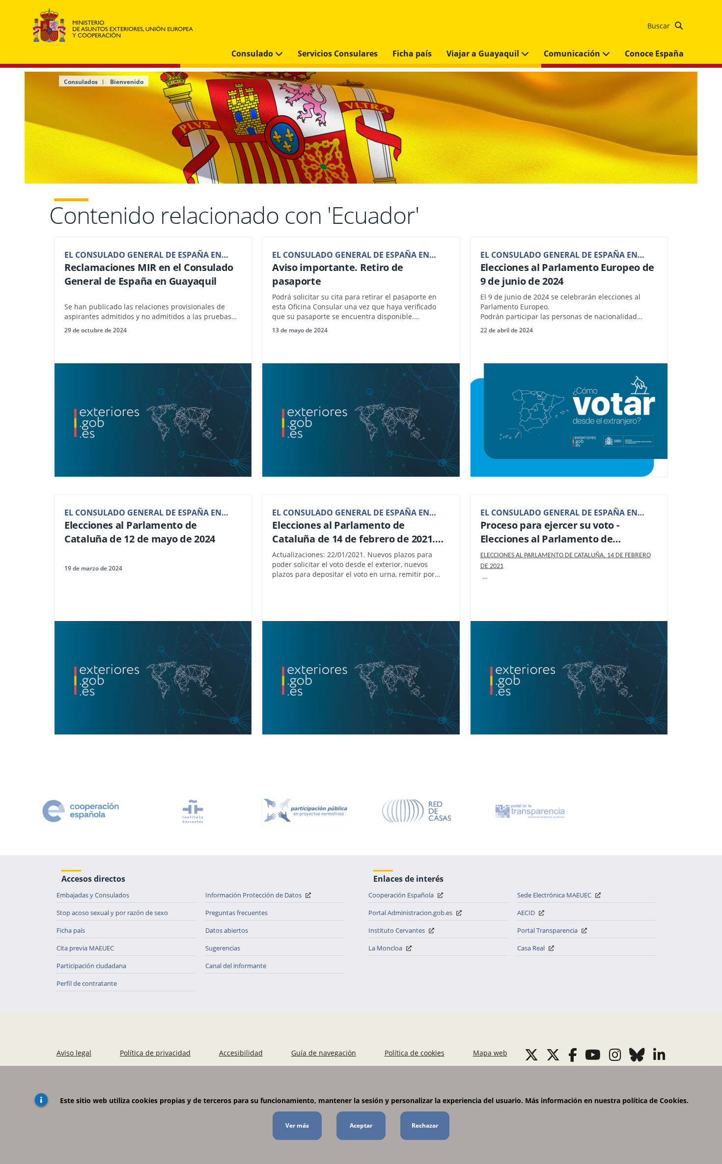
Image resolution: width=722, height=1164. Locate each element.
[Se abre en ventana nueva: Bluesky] (637, 1054)
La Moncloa (386, 948)
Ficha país (412, 53)
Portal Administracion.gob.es (411, 912)
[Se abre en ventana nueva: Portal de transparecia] (529, 811)
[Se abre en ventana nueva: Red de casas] (417, 811)
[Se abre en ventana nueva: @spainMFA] (553, 1054)
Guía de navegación (323, 1052)
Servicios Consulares (338, 53)
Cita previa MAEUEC (85, 948)
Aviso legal (73, 1052)
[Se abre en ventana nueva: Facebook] (572, 1054)
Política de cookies (414, 1052)
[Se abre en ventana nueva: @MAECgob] (531, 1054)
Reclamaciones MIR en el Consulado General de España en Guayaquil (148, 274)
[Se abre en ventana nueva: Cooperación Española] (80, 811)
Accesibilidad (241, 1052)
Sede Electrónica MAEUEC (555, 895)
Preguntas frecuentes (236, 912)
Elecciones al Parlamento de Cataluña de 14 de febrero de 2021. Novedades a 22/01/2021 (353, 532)
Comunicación (573, 53)
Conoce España (654, 53)
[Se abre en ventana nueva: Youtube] (593, 1054)
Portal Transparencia (548, 930)
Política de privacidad (155, 1052)
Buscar (659, 25)
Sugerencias (222, 948)
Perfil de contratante (86, 983)
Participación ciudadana (91, 965)
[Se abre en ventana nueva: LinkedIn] (659, 1054)
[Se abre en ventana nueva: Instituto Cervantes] (193, 811)
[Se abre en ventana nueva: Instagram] (615, 1054)
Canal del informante (235, 965)
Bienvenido (126, 82)
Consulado (253, 53)
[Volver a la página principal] (117, 26)
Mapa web (490, 1052)
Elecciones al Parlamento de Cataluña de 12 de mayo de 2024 (139, 531)
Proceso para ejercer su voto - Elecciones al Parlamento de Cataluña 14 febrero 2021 (549, 532)
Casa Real (531, 948)
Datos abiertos (226, 930)
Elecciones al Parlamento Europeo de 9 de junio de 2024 (567, 274)
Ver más (297, 1125)
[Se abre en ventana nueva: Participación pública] (305, 811)
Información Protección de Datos (254, 895)
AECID (526, 912)
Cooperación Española (401, 895)
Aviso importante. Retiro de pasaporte (337, 274)
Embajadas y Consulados (92, 895)
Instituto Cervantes (397, 930)
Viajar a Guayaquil (483, 53)
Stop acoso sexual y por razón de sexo (112, 912)
